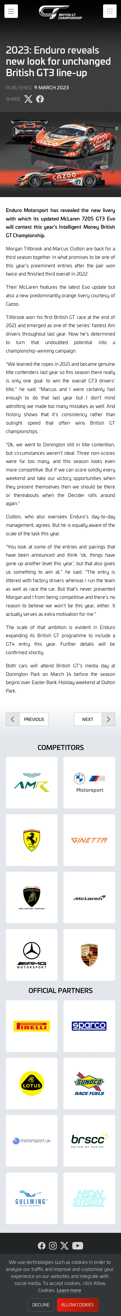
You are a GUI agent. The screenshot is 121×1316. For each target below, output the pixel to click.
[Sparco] (89, 1026)
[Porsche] (89, 955)
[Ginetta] (89, 840)
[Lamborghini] (32, 897)
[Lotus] (32, 1083)
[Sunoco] (89, 1083)
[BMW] (89, 783)
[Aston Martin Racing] (32, 783)
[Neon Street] (89, 1198)
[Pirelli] (32, 1026)
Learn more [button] (69, 1290)
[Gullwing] (32, 1198)
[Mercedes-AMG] (32, 955)
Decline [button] (41, 1305)
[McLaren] (89, 897)
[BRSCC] (89, 1141)
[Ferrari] (32, 840)
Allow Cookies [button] (77, 1305)
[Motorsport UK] (32, 1141)
